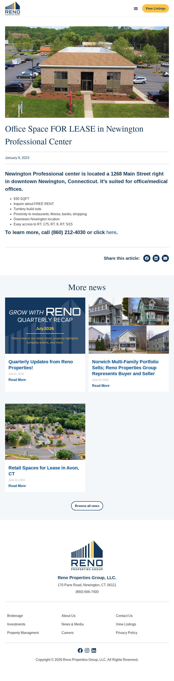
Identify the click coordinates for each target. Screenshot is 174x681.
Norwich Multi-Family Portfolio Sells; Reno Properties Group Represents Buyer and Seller (125, 367)
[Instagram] (87, 650)
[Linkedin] (93, 650)
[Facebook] (80, 650)
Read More (17, 380)
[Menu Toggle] (136, 8)
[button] (146, 258)
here (111, 232)
